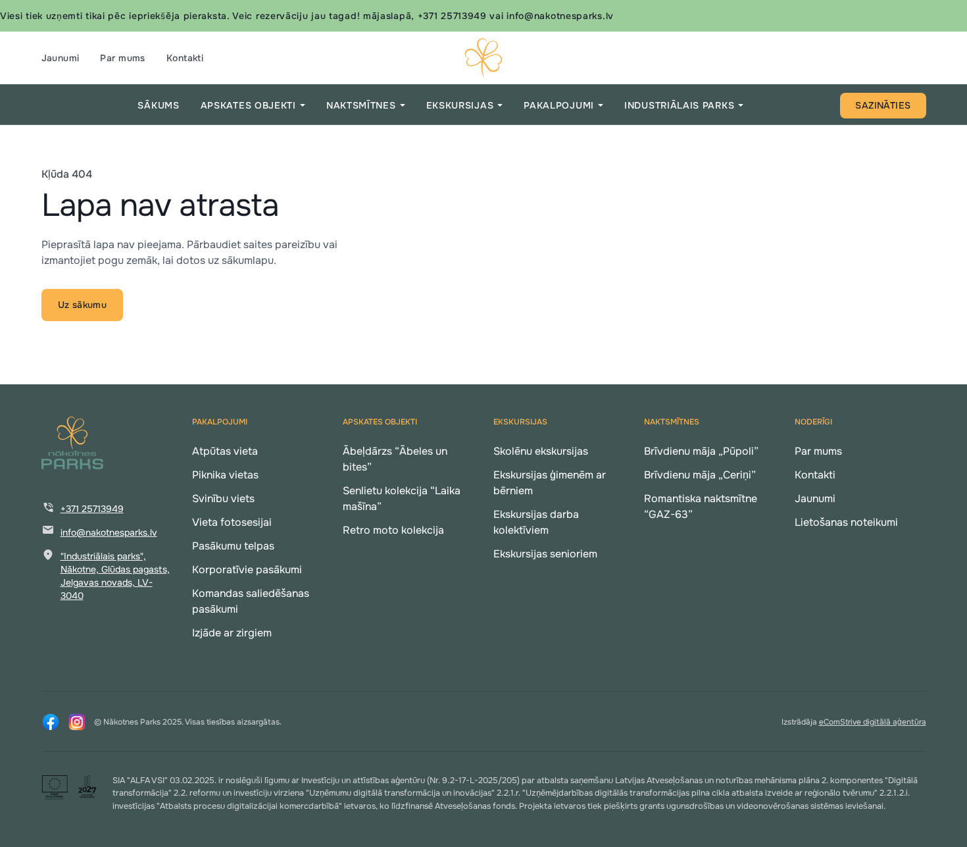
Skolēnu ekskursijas (540, 451)
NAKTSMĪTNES (361, 105)
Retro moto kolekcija (393, 530)
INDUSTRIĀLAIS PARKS (679, 105)
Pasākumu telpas (233, 546)
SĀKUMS (158, 105)
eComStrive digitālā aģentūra (872, 722)
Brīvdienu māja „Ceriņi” (700, 475)
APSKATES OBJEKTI (248, 105)
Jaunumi (60, 58)
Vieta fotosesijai (232, 522)
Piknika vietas (225, 475)
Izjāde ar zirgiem (232, 633)
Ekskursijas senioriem (545, 554)
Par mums (122, 58)
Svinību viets (223, 498)
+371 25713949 (92, 509)
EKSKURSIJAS (460, 105)
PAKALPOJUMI (559, 105)
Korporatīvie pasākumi (247, 570)
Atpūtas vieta (225, 451)
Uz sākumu (82, 305)
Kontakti (184, 58)
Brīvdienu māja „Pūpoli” (701, 451)
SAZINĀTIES (882, 105)
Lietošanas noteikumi (846, 522)
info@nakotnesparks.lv (109, 532)
